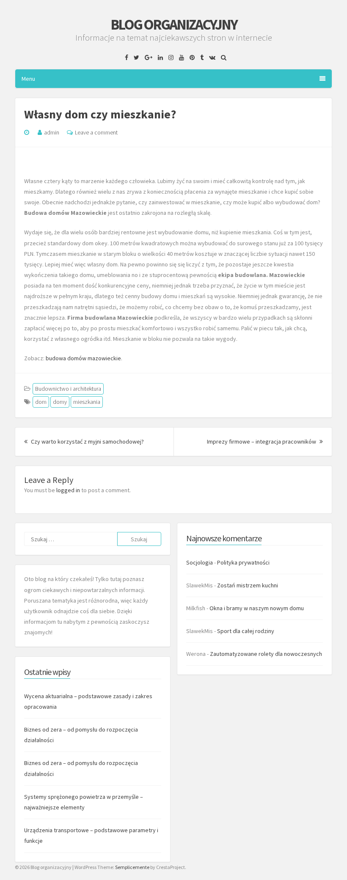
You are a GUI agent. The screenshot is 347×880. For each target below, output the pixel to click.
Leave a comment (96, 132)
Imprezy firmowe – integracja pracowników (265, 441)
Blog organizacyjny (173, 24)
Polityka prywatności (243, 562)
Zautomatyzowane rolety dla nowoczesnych (266, 654)
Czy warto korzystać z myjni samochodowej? (87, 441)
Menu (28, 78)
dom (41, 402)
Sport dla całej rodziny (245, 631)
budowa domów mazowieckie (83, 358)
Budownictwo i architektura (68, 388)
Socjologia (199, 562)
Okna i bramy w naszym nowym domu (256, 608)
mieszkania (86, 402)
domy (60, 402)
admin (51, 132)
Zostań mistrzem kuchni (247, 585)
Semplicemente (132, 867)
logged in (68, 490)
